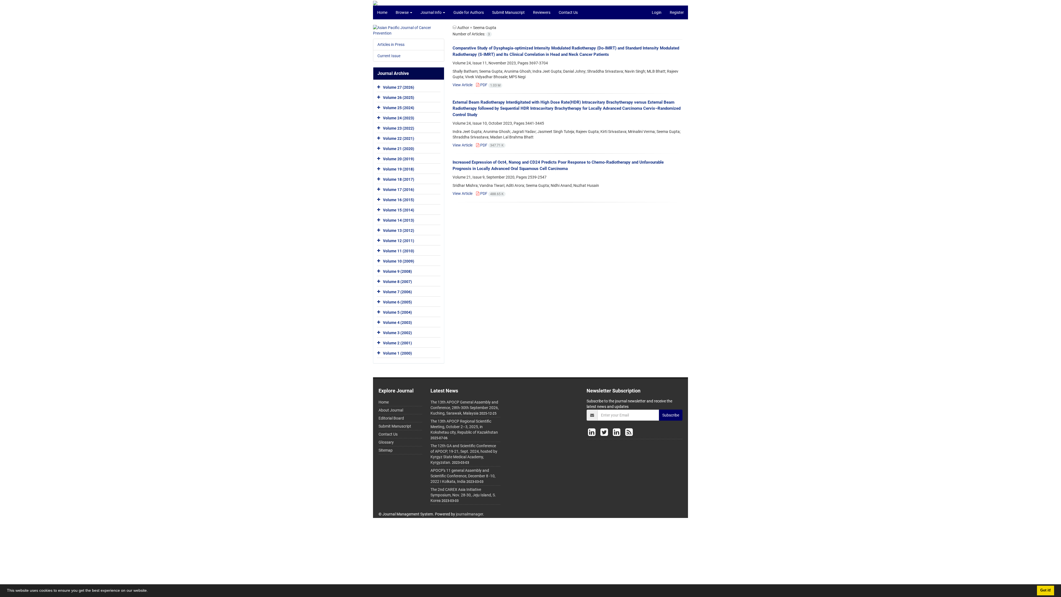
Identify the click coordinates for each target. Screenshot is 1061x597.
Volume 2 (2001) (397, 343)
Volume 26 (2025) (398, 97)
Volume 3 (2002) (397, 333)
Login (656, 12)
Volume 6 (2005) (397, 302)
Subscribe (670, 415)
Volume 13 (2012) (398, 230)
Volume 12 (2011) (398, 241)
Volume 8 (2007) (397, 281)
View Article (462, 85)
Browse (402, 12)
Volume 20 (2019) (398, 159)
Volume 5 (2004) (397, 312)
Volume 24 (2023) (398, 118)
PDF (489, 85)
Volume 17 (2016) (398, 189)
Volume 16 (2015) (398, 200)
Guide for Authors (468, 12)
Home (382, 12)
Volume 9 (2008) (397, 271)
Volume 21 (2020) (398, 148)
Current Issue (388, 56)
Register (677, 12)
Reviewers (541, 12)
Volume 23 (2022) (398, 128)
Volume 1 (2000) (397, 353)
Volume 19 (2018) (398, 169)
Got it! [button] (1045, 590)
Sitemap (386, 450)
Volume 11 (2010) (398, 251)
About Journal (391, 410)
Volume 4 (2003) (397, 322)
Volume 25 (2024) (398, 108)
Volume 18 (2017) (398, 179)
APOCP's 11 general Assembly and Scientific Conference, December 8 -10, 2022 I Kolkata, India (462, 476)
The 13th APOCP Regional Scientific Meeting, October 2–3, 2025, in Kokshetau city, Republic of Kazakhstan (464, 426)
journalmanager (469, 514)
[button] (150, 591)
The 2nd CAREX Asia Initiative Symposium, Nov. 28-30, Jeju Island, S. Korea (463, 495)
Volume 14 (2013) (398, 220)
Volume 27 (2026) (398, 87)
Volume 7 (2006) (397, 292)
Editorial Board (391, 418)
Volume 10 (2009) (398, 261)
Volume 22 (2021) (398, 138)
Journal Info (431, 12)
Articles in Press (391, 44)
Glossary (386, 442)
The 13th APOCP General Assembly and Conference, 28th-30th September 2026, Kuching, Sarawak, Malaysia (464, 407)
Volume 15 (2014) (398, 210)
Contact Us (568, 12)
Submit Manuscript (508, 12)
